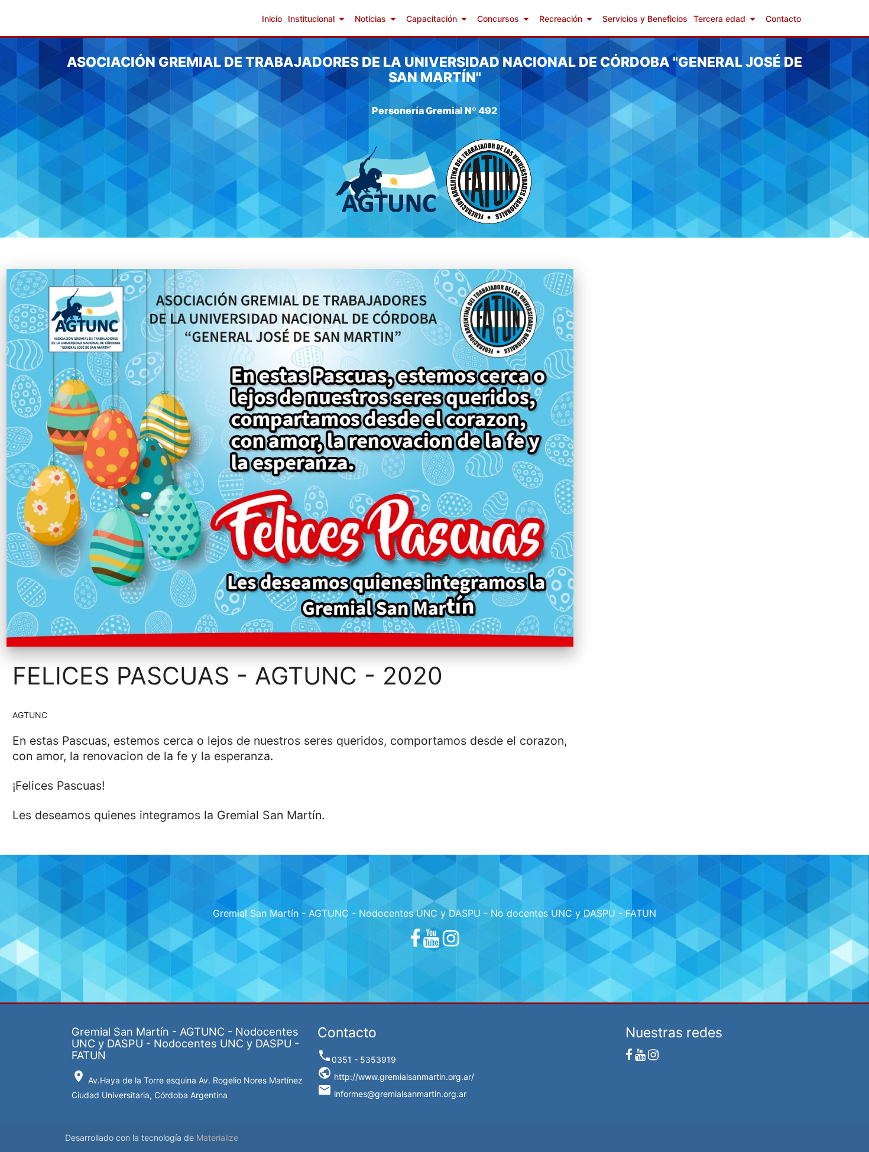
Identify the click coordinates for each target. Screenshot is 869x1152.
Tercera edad (726, 19)
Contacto (783, 19)
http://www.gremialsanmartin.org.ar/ (395, 1077)
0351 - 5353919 (356, 1059)
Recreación (567, 19)
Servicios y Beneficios (645, 19)
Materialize (217, 1137)
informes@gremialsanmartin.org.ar (391, 1094)
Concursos (505, 19)
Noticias (377, 19)
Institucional (318, 19)
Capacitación (438, 19)
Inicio (272, 19)
